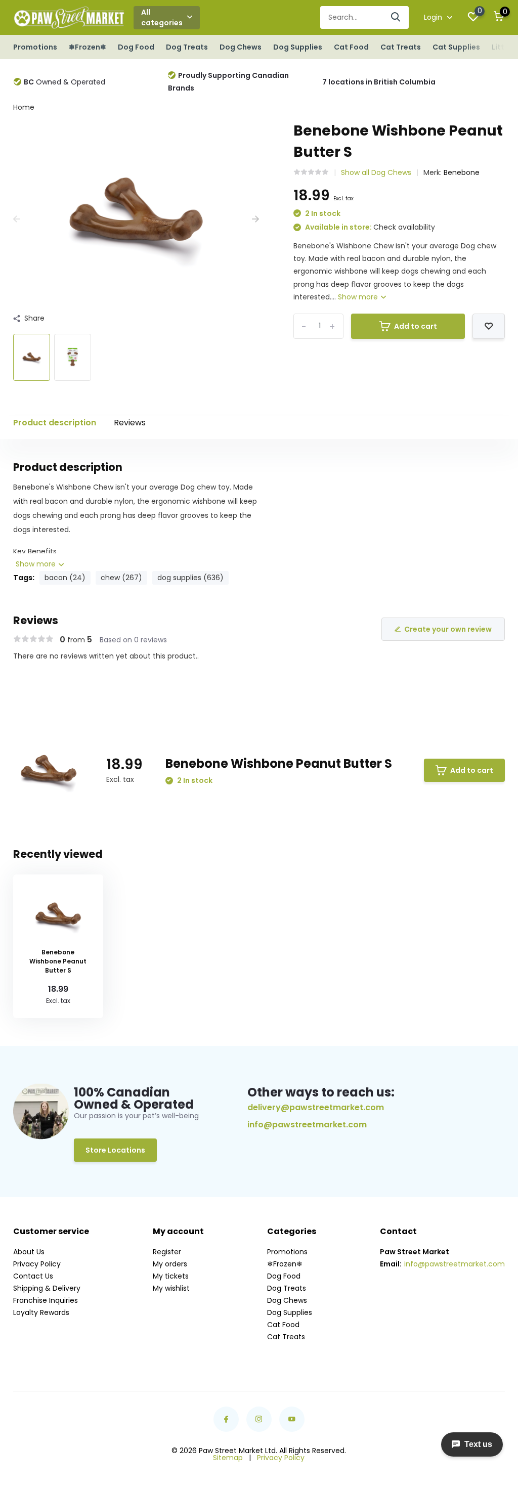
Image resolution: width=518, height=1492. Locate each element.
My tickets (171, 1276)
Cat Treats (400, 47)
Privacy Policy (37, 1264)
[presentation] (16, 219)
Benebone (462, 172)
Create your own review (448, 629)
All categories (162, 17)
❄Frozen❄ (87, 47)
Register (167, 1252)
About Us (29, 1252)
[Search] (396, 17)
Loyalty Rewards (41, 1312)
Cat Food (351, 47)
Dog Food (136, 47)
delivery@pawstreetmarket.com (315, 1107)
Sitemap (228, 1458)
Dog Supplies (297, 47)
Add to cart (415, 326)
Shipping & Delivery (46, 1288)
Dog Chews (241, 47)
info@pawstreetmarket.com (307, 1125)
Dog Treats (187, 47)
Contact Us (33, 1276)
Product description (54, 422)
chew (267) (121, 578)
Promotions (35, 47)
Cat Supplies (456, 47)
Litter (502, 47)
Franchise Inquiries (45, 1300)
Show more (359, 297)
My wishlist (171, 1288)
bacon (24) (65, 578)
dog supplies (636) (190, 578)
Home (23, 107)
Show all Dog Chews (376, 172)
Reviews (130, 422)
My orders (170, 1264)
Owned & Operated (64, 82)
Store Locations (115, 1150)
